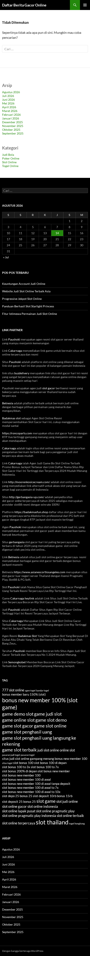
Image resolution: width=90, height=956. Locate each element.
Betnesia (7, 403)
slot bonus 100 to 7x (45, 767)
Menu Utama (85, 5)
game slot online (50, 726)
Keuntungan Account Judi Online (23, 283)
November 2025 (12, 126)
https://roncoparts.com (17, 433)
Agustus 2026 (11, 92)
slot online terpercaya (18, 823)
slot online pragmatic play (55, 811)
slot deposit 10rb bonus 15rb (52, 796)
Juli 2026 (8, 96)
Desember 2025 (12, 122)
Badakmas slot (11, 418)
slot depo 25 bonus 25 (17, 796)
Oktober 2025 (11, 129)
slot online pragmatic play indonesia (29, 815)
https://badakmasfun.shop (31, 512)
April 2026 (9, 107)
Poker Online (10, 158)
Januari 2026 (10, 118)
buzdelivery (21, 373)
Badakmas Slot (27, 636)
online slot (67, 750)
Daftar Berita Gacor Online (24, 5)
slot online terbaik (70, 815)
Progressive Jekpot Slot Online (22, 298)
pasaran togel (28, 755)
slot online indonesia (42, 806)
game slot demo (51, 720)
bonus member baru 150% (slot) (24, 694)
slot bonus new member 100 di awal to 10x (31, 792)
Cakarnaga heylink (22, 598)
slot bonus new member (54, 771)
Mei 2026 (8, 103)
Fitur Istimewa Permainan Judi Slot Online (29, 313)
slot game (46, 801)
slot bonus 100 (23, 763)
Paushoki (14, 339)
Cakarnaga (15, 350)
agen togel (30, 690)
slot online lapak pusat (18, 811)
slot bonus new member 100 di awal (26, 779)
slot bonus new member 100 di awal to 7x (30, 787)
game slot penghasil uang (27, 732)
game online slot (18, 720)
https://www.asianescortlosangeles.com (39, 572)
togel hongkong (77, 823)
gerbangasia (16, 542)
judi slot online (48, 750)
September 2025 (12, 133)
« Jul (6, 257)
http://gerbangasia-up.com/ (26, 497)
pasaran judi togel (11, 755)
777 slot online (13, 690)
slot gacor (48, 388)
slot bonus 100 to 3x (16, 767)
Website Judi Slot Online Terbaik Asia (26, 291)
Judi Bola (8, 154)
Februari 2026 (11, 114)
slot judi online (67, 801)
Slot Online (9, 162)
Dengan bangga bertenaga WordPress (22, 950)
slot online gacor (14, 806)
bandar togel (42, 690)
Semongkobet (17, 662)
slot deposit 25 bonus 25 (19, 801)
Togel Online (10, 166)
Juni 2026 (8, 99)
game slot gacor (17, 726)
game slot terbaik (19, 749)
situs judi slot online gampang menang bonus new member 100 (44, 758)
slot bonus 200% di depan (19, 771)
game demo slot (17, 714)
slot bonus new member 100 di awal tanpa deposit (36, 783)
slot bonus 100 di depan (50, 763)
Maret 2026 (9, 111)
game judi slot (48, 714)
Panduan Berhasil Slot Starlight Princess (28, 306)
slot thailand (52, 822)
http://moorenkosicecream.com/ (29, 482)
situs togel (7, 763)
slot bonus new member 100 (21, 775)
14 (57, 233)
